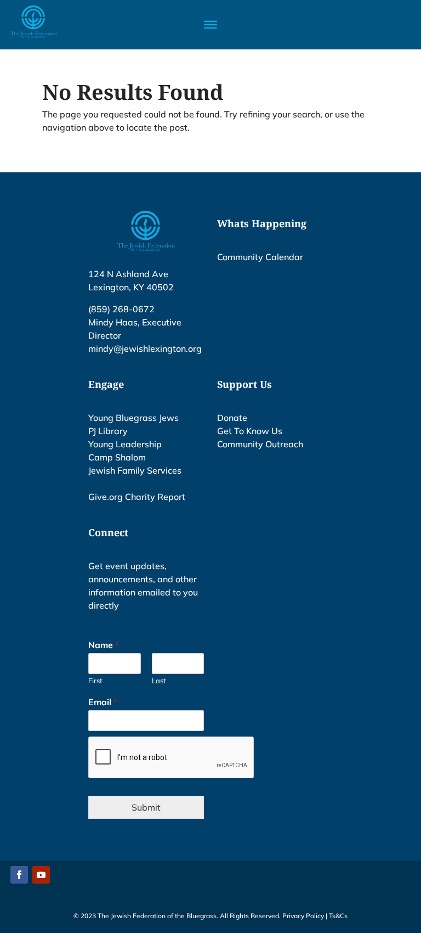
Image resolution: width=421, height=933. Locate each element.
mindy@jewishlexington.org (145, 348)
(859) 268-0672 (121, 308)
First (95, 680)
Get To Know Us (249, 430)
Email (102, 701)
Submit (146, 807)
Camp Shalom (117, 457)
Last (159, 680)
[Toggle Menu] (210, 25)
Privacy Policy (303, 916)
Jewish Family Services (134, 470)
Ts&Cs (338, 916)
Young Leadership (125, 444)
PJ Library (108, 430)
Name (103, 644)
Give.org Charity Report (136, 496)
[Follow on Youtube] (41, 875)
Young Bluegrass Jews (133, 417)
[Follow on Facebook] (19, 875)
